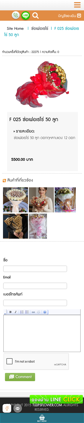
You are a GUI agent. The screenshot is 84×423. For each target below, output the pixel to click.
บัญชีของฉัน (67, 16)
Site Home (15, 29)
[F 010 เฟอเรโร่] (41, 200)
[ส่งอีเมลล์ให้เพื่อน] (17, 408)
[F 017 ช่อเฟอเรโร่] (66, 200)
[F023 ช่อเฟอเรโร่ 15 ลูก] (41, 226)
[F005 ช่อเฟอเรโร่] (15, 200)
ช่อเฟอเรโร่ (39, 29)
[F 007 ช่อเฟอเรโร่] (15, 226)
